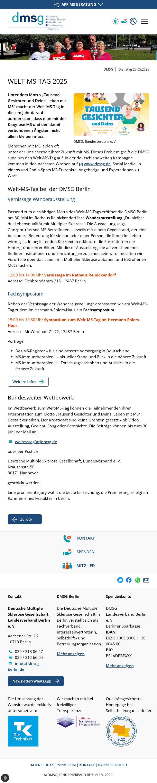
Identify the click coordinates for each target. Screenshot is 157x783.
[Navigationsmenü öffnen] (143, 21)
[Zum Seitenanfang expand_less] (156, 773)
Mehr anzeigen (71, 653)
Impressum (66, 765)
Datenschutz (41, 765)
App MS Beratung (79, 4)
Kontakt (87, 765)
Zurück (26, 519)
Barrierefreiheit (112, 765)
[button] (120, 580)
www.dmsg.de (97, 164)
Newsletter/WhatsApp (31, 681)
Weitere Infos (24, 381)
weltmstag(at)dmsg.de (36, 441)
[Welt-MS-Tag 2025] (111, 114)
